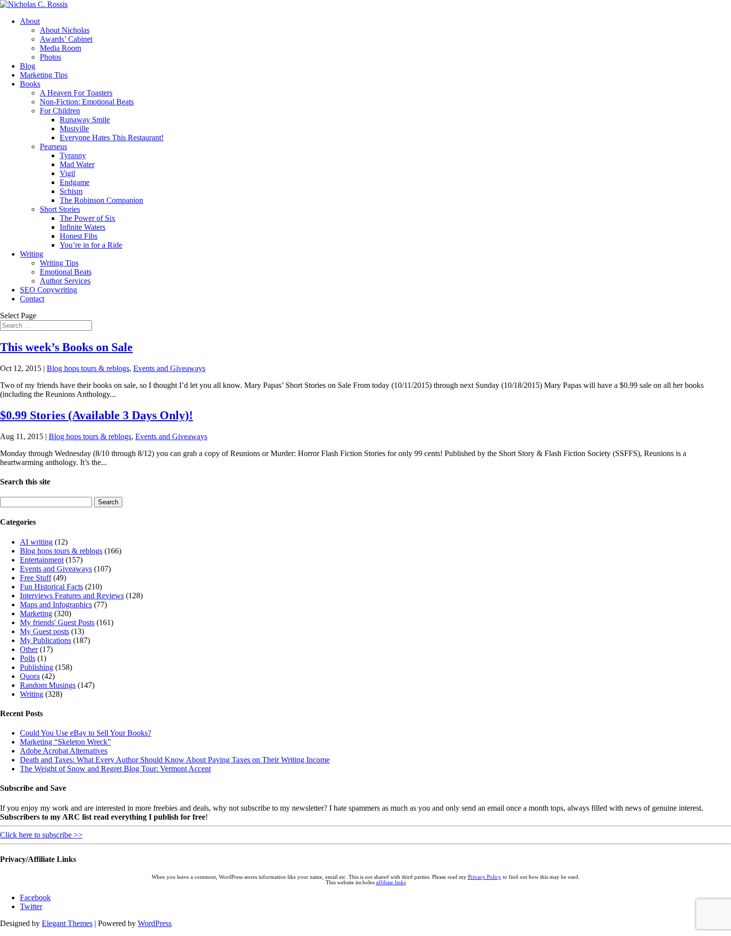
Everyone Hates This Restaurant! (112, 137)
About (30, 21)
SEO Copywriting (48, 289)
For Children (60, 110)
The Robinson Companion (101, 200)
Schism (71, 191)
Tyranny (73, 155)
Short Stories (60, 209)
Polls (27, 658)
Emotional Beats (65, 272)
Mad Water (77, 164)
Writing (31, 254)
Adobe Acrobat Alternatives (63, 751)
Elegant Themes (67, 923)
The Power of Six (87, 218)
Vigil (67, 173)
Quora (30, 676)
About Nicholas (65, 30)
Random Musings (48, 685)
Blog (27, 66)
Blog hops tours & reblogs (88, 368)
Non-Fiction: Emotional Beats (87, 101)
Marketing (36, 613)
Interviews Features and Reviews (72, 595)
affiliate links (391, 882)
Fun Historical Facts (51, 586)
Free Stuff (35, 577)
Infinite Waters (82, 227)
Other (29, 649)
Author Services (65, 281)
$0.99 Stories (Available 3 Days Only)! (96, 415)
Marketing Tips (44, 75)
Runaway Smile (85, 119)
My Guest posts (44, 631)
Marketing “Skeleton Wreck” (65, 742)
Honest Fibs (78, 236)
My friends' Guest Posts (57, 622)
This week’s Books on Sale (66, 347)
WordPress (155, 923)
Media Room (60, 48)
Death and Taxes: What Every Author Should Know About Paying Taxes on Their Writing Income (175, 759)
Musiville (74, 128)
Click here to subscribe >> (41, 835)
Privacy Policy (484, 877)
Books (30, 84)
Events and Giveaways (169, 368)
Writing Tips (59, 263)
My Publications (45, 640)
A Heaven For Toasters (76, 93)
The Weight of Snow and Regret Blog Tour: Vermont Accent (115, 768)
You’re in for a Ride (91, 245)
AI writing (36, 542)
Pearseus (53, 146)
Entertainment (42, 560)
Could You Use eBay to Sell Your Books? (85, 733)
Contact (32, 298)
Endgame (75, 182)
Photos (50, 57)
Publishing (36, 667)
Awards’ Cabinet (66, 39)
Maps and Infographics (56, 604)
